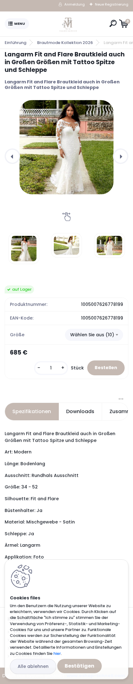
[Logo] (68, 24)
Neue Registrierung (111, 4)
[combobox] (94, 335)
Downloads (80, 411)
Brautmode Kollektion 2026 (65, 43)
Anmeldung (74, 4)
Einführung (15, 43)
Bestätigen (79, 665)
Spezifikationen (31, 411)
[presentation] (12, 156)
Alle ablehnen (33, 666)
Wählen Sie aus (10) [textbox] (92, 335)
